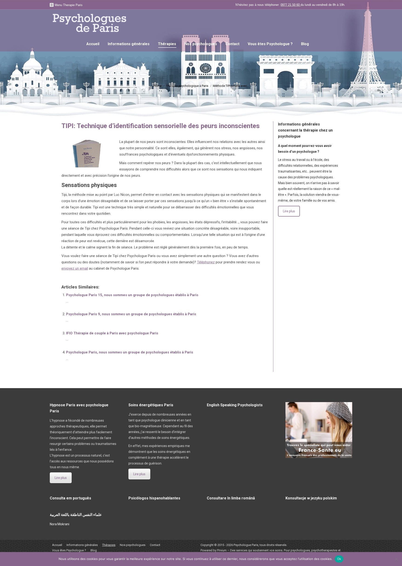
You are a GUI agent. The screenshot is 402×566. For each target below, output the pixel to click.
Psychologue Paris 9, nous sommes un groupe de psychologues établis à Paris (131, 314)
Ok (339, 559)
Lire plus (289, 211)
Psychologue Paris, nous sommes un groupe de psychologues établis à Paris (129, 352)
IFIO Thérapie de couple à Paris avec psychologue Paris (112, 333)
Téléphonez (206, 262)
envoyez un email (74, 268)
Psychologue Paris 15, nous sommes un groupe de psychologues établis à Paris (132, 295)
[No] (396, 559)
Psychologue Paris (246, 545)
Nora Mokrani (59, 524)
